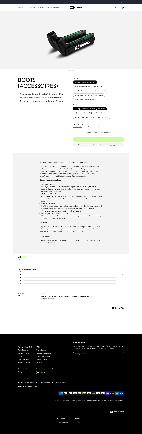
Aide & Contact (55, 7)
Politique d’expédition (107, 400)
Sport (47, 7)
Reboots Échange (23, 353)
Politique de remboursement (61, 400)
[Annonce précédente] (50, 2)
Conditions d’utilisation (93, 400)
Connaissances (41, 7)
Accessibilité (40, 363)
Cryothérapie (31, 7)
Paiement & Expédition (43, 353)
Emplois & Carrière (24, 363)
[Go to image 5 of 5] (73, 70)
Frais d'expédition (77, 127)
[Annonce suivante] (92, 2)
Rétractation (41, 372)
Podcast (20, 372)
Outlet (20, 356)
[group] (28, 257)
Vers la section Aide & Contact (28, 386)
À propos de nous (24, 359)
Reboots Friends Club (25, 347)
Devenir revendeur (42, 359)
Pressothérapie (22, 7)
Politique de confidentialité (78, 400)
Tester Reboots (23, 350)
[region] (71, 40)
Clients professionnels (43, 356)
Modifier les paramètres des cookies (47, 369)
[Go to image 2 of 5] (69, 70)
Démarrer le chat (60, 382)
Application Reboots (24, 369)
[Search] (115, 7)
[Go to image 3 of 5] (71, 70)
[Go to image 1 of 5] (68, 70)
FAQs (38, 347)
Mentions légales (119, 400)
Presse (20, 366)
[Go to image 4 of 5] (72, 70)
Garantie (39, 366)
